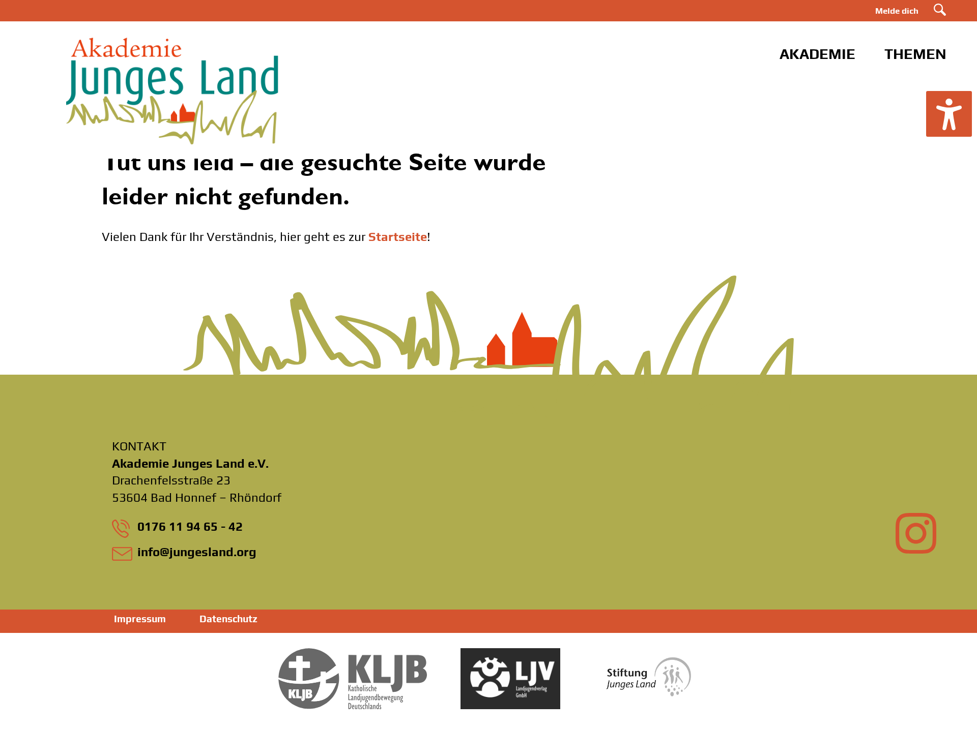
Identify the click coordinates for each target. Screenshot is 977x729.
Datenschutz (228, 618)
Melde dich (896, 11)
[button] (949, 114)
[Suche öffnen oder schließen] (939, 10)
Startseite (397, 237)
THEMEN (915, 53)
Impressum (140, 618)
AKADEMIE (817, 53)
